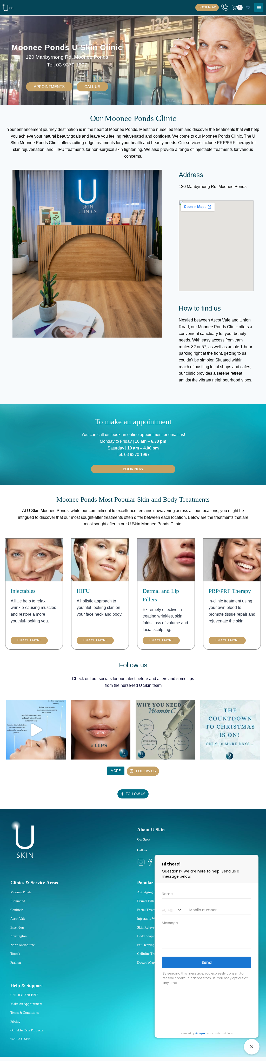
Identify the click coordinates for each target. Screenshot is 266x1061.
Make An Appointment (26, 1004)
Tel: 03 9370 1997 (67, 65)
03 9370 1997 (137, 454)
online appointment (144, 434)
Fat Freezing (146, 945)
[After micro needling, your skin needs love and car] (36, 730)
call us (103, 434)
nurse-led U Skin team (141, 685)
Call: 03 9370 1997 (24, 995)
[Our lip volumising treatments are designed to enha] (100, 730)
